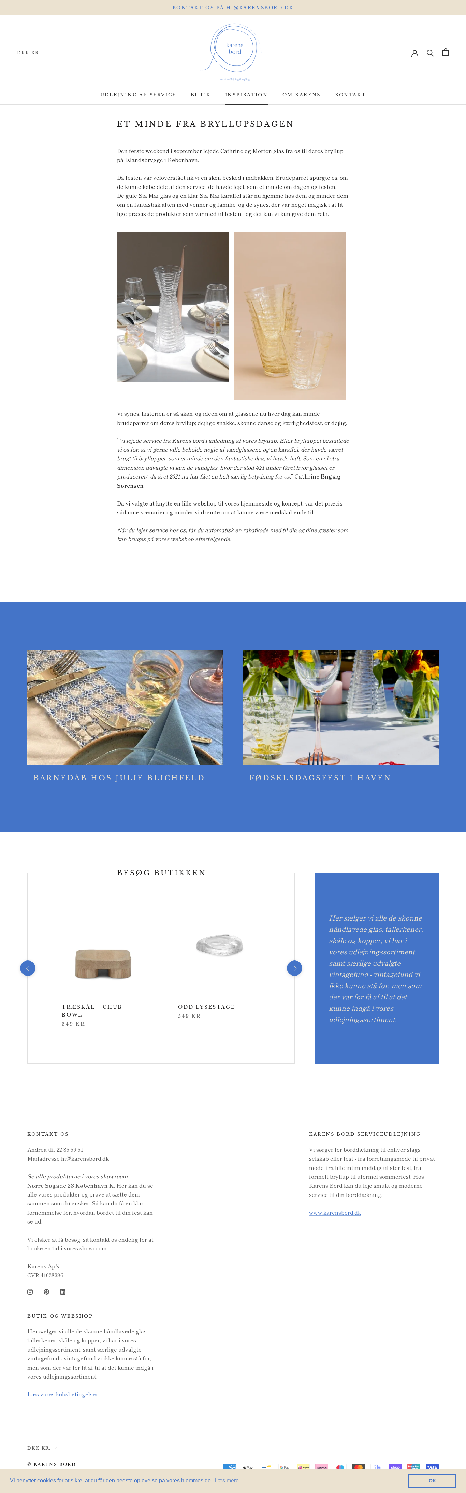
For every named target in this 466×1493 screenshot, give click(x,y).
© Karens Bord (51, 1464)
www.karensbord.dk (335, 1212)
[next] (294, 968)
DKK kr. (29, 52)
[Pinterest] (46, 1290)
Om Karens (301, 95)
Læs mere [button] (227, 1480)
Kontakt (350, 95)
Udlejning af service (138, 95)
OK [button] (432, 1480)
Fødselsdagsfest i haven (320, 778)
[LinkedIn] (62, 1290)
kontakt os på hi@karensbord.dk (233, 8)
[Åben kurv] (445, 52)
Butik (201, 95)
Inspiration (246, 95)
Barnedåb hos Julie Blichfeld (119, 778)
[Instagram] (30, 1290)
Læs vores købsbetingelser (62, 1394)
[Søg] (430, 52)
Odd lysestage (206, 1007)
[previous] (27, 968)
